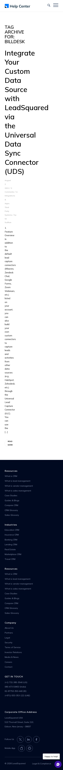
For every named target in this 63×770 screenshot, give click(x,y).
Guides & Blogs (12, 500)
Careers (8, 662)
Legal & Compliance (41, 763)
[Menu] (54, 5)
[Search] (47, 5)
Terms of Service (13, 647)
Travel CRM (10, 559)
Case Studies (11, 495)
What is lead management (17, 481)
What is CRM (11, 476)
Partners (9, 632)
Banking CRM (11, 539)
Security (8, 642)
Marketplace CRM (13, 554)
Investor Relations (13, 652)
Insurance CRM (12, 534)
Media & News (12, 657)
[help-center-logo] (26, 6)
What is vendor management (19, 486)
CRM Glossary (11, 510)
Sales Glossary (12, 515)
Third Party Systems (8, 211)
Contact (8, 667)
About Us (9, 628)
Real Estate (10, 549)
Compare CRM (11, 505)
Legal (7, 637)
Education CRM (12, 530)
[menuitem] (47, 5)
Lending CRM (11, 544)
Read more (9, 443)
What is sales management (18, 490)
